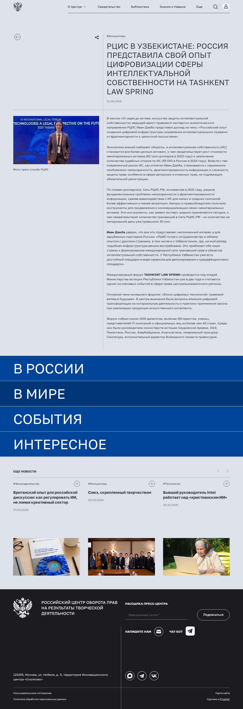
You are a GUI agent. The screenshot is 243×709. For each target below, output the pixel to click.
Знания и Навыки (173, 7)
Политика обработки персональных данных (39, 699)
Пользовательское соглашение (32, 693)
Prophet (225, 699)
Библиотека (140, 7)
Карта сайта (222, 693)
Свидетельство (109, 7)
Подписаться (213, 614)
